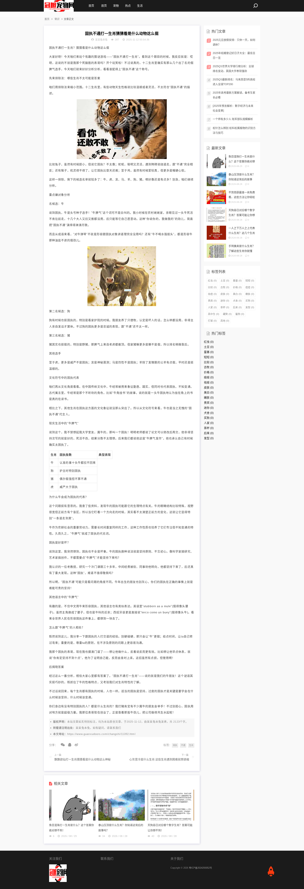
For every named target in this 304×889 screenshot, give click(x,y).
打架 (212, 320)
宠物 (116, 5)
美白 (237, 294)
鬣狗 (239, 314)
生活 (140, 5)
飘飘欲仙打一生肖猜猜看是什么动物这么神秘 (82, 759)
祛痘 (212, 294)
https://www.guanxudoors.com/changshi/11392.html (101, 733)
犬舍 (237, 300)
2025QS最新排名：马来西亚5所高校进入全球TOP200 (234, 82)
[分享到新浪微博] (75, 745)
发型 (249, 307)
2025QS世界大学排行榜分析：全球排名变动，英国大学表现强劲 (233, 68)
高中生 (213, 314)
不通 (183, 745)
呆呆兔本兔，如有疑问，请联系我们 (98, 727)
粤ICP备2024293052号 (200, 867)
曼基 (237, 280)
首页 (91, 5)
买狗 (249, 300)
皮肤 (224, 294)
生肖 (191, 745)
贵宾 (212, 300)
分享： (53, 745)
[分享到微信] (61, 745)
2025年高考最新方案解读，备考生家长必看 (234, 95)
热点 (128, 5)
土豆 (224, 280)
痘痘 (249, 287)
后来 (237, 307)
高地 (224, 320)
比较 (212, 287)
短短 (249, 280)
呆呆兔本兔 (154, 721)
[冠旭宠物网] (59, 6)
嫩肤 (249, 294)
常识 (57, 19)
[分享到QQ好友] (68, 745)
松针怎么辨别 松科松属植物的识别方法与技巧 (234, 130)
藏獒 (227, 314)
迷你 (224, 300)
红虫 (212, 280)
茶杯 (224, 307)
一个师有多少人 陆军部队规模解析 (233, 119)
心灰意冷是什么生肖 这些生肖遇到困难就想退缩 (159, 759)
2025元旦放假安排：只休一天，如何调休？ (234, 42)
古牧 (224, 287)
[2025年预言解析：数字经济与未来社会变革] (233, 108)
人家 (212, 307)
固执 (175, 745)
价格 (237, 287)
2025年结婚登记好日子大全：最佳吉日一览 (234, 55)
